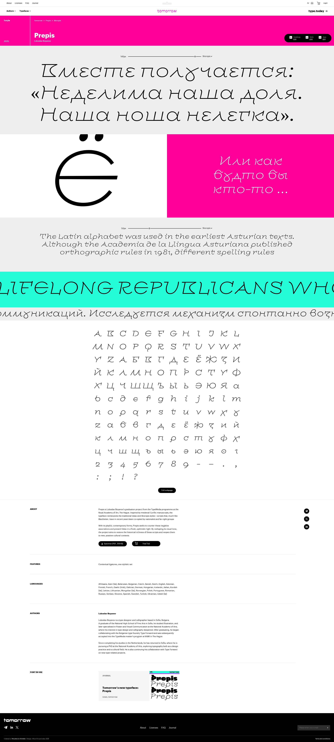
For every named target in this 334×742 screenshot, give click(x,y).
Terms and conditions (322, 739)
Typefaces (24, 11)
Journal (35, 3)
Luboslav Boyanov (42, 41)
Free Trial (146, 544)
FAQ (27, 3)
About (9, 3)
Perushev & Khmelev (19, 739)
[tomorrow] (167, 11)
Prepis (48, 20)
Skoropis (57, 20)
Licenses (18, 3)
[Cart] (318, 3)
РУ (308, 3)
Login (325, 3)
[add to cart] (291, 37)
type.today (316, 11)
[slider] (195, 56)
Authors (10, 11)
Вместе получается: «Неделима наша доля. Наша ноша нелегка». (167, 94)
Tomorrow (38, 20)
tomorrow (17, 720)
